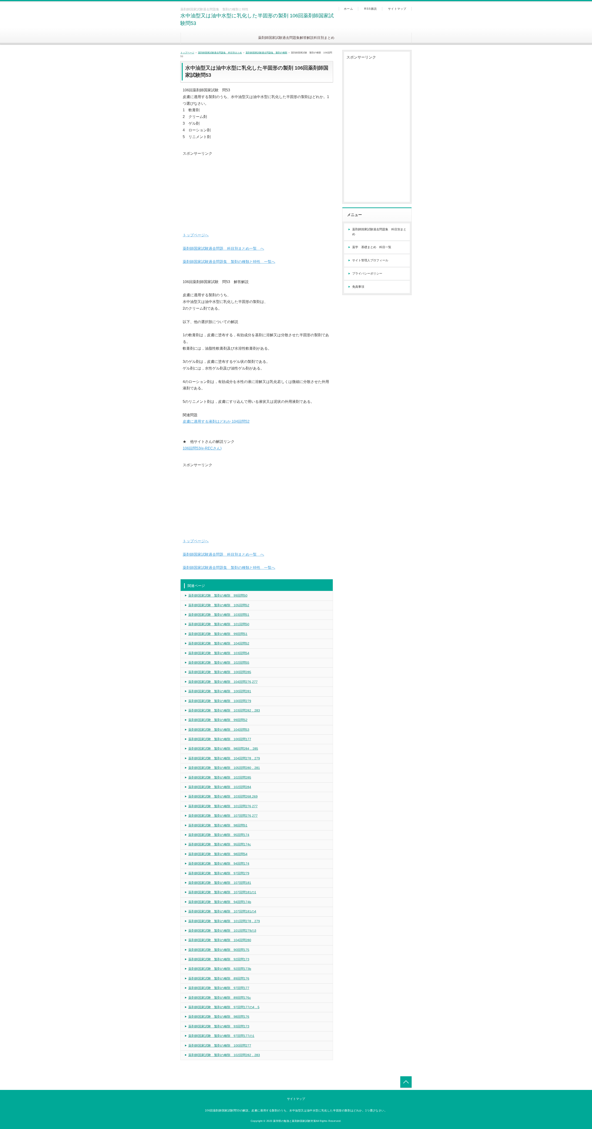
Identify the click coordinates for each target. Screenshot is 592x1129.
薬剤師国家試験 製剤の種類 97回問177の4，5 (223, 1007)
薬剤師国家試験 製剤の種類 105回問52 (218, 605)
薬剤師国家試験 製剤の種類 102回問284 (219, 787)
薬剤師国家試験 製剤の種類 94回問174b (219, 902)
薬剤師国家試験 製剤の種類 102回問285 (219, 777)
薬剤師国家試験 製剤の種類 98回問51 (217, 825)
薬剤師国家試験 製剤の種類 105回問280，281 (224, 768)
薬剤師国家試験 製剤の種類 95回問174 (218, 835)
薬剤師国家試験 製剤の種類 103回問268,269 (223, 796)
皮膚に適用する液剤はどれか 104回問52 (216, 421)
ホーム (348, 8)
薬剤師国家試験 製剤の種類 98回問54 (217, 854)
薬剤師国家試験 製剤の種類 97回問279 (218, 873)
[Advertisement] (257, 189)
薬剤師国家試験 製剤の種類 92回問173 (218, 959)
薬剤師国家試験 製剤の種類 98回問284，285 (223, 748)
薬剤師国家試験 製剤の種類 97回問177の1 (221, 1036)
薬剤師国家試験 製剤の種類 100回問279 (219, 701)
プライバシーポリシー (367, 273)
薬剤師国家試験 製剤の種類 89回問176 (218, 978)
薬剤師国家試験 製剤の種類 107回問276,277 (223, 815)
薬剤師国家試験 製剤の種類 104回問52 (218, 643)
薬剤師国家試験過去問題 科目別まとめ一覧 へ (223, 248)
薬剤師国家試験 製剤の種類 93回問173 (218, 1026)
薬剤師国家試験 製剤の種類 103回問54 (218, 653)
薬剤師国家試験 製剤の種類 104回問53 (218, 729)
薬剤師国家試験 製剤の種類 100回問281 (219, 691)
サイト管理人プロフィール (370, 260)
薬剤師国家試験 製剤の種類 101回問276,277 (223, 806)
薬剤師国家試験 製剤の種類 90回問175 (218, 950)
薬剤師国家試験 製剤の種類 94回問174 (218, 863)
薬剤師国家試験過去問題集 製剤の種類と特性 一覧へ (229, 262)
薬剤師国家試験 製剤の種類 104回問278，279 (224, 758)
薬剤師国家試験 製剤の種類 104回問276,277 (223, 682)
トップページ (187, 52)
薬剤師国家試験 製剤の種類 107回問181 (219, 883)
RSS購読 (370, 8)
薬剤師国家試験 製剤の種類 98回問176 (218, 1016)
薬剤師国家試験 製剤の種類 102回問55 (218, 662)
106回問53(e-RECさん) (202, 448)
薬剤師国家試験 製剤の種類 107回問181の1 (222, 892)
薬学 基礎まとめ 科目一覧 (371, 247)
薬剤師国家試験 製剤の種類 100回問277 (219, 1045)
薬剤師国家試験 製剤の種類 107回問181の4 (222, 911)
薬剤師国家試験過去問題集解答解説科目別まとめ (296, 38)
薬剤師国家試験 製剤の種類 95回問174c (219, 844)
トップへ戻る (406, 1082)
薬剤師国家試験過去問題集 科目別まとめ (220, 52)
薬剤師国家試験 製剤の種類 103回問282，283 (224, 710)
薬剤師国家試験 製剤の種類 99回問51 (217, 634)
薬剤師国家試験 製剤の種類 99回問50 (217, 595)
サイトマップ (397, 8)
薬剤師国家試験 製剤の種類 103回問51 (218, 615)
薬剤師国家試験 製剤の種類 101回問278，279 (224, 921)
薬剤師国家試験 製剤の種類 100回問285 (219, 672)
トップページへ (196, 235)
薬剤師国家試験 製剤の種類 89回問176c (219, 997)
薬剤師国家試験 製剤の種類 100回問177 (219, 739)
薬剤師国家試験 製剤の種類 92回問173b (219, 969)
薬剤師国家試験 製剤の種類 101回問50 (218, 624)
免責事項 (358, 286)
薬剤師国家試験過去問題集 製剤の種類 (266, 52)
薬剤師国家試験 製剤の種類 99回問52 (217, 720)
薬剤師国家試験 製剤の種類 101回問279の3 (222, 930)
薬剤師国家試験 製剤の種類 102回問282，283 (224, 1055)
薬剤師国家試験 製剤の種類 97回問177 (218, 988)
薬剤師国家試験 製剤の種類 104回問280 (219, 940)
